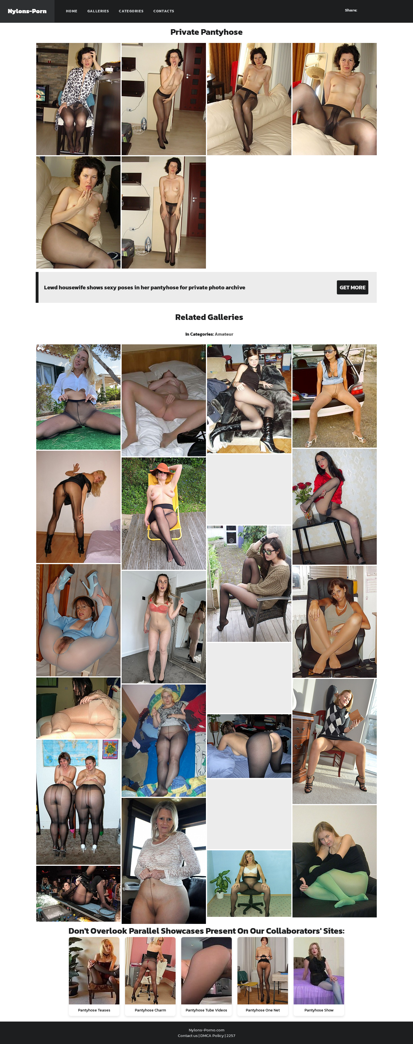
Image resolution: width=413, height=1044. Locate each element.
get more (353, 287)
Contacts (163, 11)
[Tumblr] (391, 10)
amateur (224, 334)
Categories (131, 11)
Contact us (188, 1035)
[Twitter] (401, 10)
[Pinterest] (381, 10)
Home (72, 11)
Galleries (98, 11)
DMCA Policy (212, 1035)
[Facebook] (370, 10)
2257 (230, 1035)
